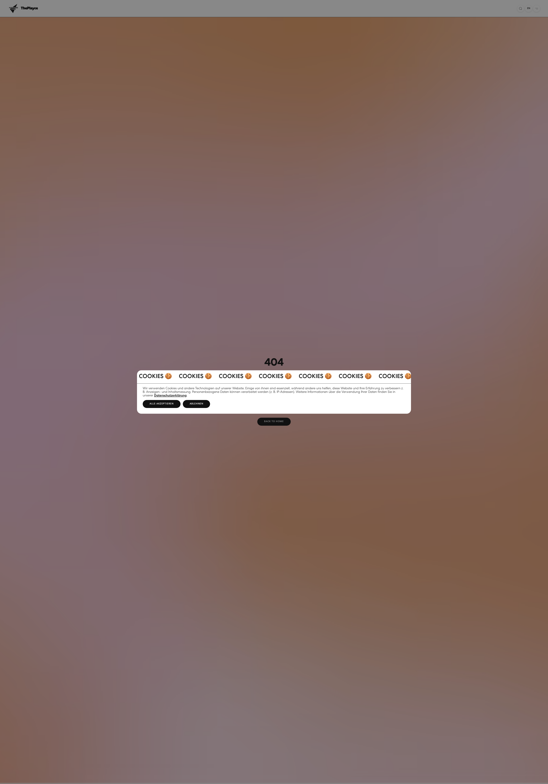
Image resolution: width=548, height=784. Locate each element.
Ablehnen (196, 404)
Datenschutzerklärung (170, 395)
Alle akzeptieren (162, 404)
